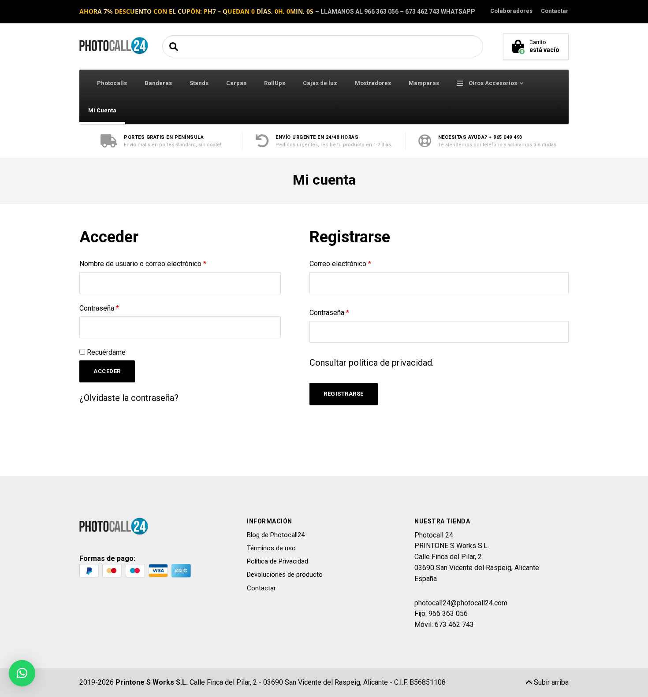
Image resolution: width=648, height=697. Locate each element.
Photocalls (112, 83)
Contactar (555, 10)
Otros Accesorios (492, 83)
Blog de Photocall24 (276, 535)
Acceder (107, 371)
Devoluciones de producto (285, 574)
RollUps (274, 83)
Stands (199, 83)
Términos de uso (271, 548)
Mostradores (373, 83)
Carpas (236, 83)
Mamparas (424, 83)
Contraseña (99, 308)
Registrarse (344, 393)
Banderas (158, 83)
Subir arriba (550, 682)
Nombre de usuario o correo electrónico (142, 264)
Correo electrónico (340, 264)
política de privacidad (390, 362)
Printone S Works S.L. (151, 682)
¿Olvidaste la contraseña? (129, 398)
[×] (22, 673)
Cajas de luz (320, 83)
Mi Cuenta (102, 110)
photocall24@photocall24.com (460, 603)
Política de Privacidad (277, 561)
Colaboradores (511, 10)
